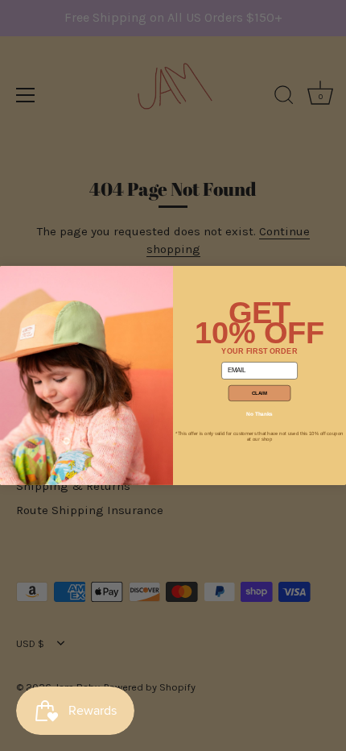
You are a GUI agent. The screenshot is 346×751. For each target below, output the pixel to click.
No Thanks (259, 414)
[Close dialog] (10, 276)
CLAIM (259, 393)
